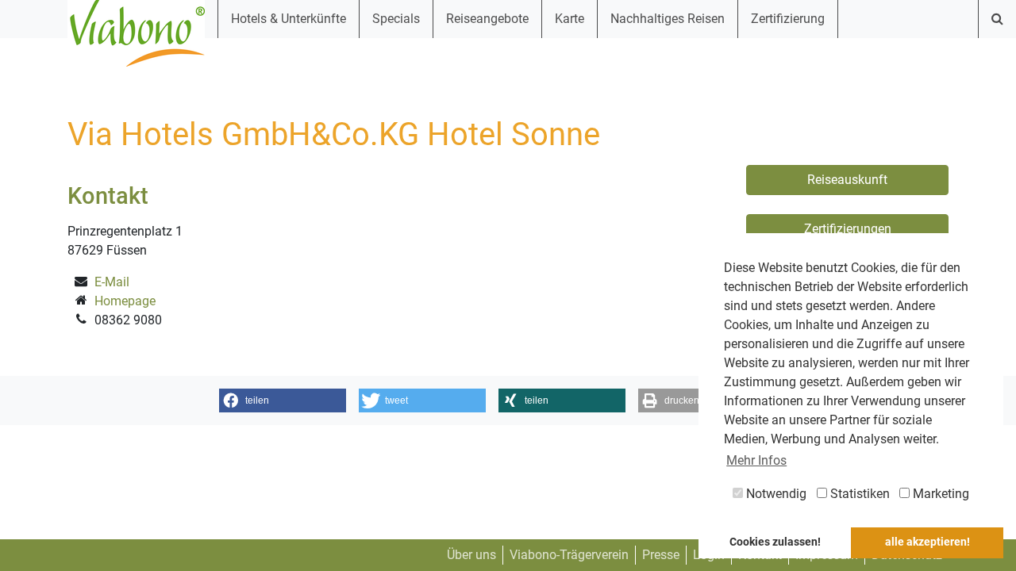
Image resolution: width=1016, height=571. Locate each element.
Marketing (939, 493)
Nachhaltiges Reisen (667, 18)
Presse (660, 554)
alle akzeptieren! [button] (927, 542)
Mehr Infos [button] (756, 460)
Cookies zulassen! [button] (775, 542)
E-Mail (111, 281)
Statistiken (858, 493)
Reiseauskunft (847, 179)
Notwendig (774, 493)
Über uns (471, 554)
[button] (282, 400)
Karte (569, 18)
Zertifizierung (788, 18)
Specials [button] (396, 18)
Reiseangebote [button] (487, 18)
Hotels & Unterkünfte (288, 18)
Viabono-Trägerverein (569, 554)
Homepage (125, 300)
